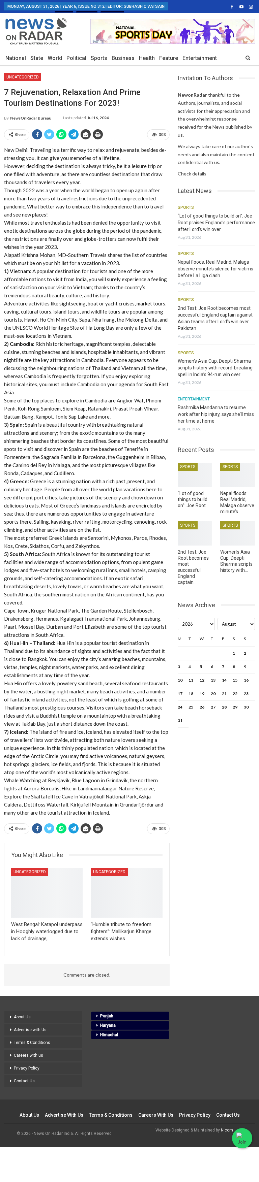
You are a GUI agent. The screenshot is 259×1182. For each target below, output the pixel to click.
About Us (22, 1017)
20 (213, 693)
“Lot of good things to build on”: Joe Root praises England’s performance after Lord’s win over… (216, 222)
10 (180, 680)
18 (191, 693)
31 (180, 720)
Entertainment (199, 58)
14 (224, 680)
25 (191, 707)
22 (235, 693)
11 (191, 680)
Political (76, 58)
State (36, 58)
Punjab (106, 1016)
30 (246, 707)
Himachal (109, 1034)
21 (224, 693)
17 (180, 693)
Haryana (108, 1025)
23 (246, 693)
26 (202, 707)
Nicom (227, 1130)
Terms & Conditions (32, 1042)
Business (123, 58)
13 (213, 680)
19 (202, 693)
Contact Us (24, 1081)
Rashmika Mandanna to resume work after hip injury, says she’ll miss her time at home (216, 414)
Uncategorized (22, 77)
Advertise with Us (30, 1029)
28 (224, 707)
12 (202, 680)
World (55, 58)
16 (246, 680)
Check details (192, 173)
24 (180, 707)
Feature (168, 58)
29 (235, 707)
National (15, 58)
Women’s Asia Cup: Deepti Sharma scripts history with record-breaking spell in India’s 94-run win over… (215, 367)
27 (213, 707)
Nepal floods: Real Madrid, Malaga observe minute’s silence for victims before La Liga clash (215, 268)
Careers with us (28, 1055)
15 (235, 680)
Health (147, 58)
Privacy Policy (26, 1068)
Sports (99, 58)
